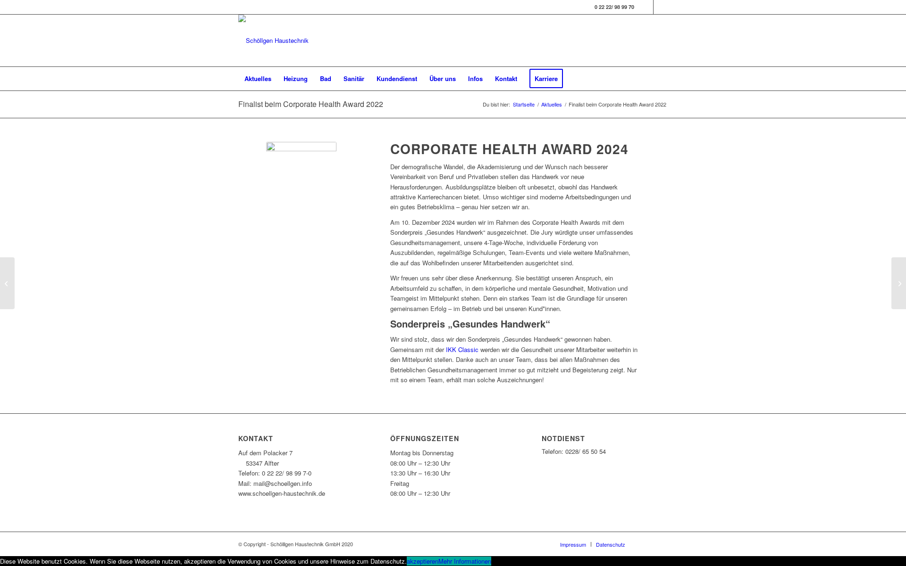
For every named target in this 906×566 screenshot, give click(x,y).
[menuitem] (257, 78)
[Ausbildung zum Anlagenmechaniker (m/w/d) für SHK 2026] (7, 283)
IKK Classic (462, 349)
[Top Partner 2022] (898, 283)
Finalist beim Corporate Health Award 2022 (310, 103)
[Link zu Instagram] (661, 7)
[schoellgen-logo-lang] (273, 40)
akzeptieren (422, 561)
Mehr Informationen (464, 561)
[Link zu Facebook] (646, 7)
